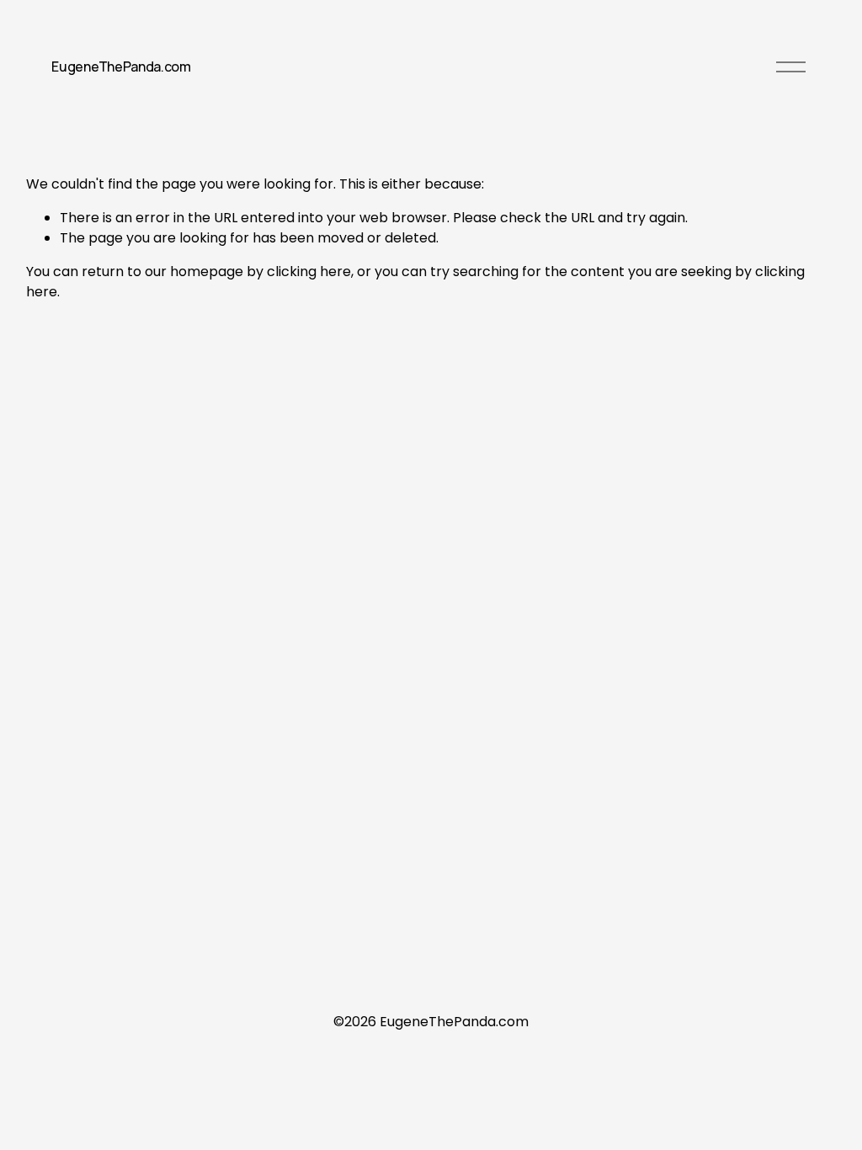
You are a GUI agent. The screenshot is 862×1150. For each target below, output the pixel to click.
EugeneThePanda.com (120, 66)
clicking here (309, 271)
